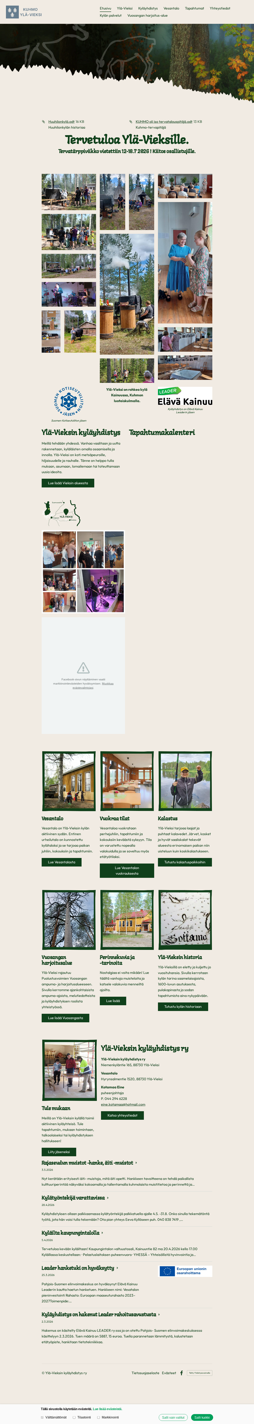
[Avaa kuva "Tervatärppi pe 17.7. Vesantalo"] (69, 192)
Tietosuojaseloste (145, 1373)
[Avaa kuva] (51, 331)
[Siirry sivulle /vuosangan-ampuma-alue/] (69, 920)
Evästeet (169, 1373)
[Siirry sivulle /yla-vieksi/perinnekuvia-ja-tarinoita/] (127, 920)
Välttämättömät (55, 1417)
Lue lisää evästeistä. (107, 1409)
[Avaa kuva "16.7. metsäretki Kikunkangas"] (112, 202)
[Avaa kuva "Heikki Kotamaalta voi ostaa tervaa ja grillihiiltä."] (80, 331)
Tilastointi (84, 1417)
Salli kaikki (202, 1417)
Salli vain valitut (173, 1417)
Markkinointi (110, 1417)
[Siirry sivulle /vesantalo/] (69, 781)
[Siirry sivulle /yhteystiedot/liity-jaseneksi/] (69, 1070)
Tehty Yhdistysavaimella (199, 1373)
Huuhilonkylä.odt (61, 121)
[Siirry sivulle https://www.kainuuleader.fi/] (185, 396)
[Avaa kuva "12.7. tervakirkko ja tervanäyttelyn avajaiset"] (185, 186)
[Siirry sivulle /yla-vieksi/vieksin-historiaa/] (185, 920)
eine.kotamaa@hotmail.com (123, 1104)
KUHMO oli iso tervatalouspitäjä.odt (164, 121)
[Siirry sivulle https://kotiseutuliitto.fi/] (69, 402)
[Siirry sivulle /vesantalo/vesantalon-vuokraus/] (127, 781)
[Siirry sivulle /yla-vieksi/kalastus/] (185, 781)
